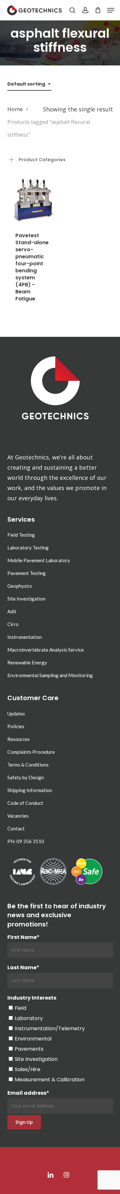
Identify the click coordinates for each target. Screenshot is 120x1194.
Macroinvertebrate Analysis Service (45, 650)
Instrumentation (24, 637)
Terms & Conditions (28, 764)
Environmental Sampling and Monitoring (50, 675)
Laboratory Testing (28, 547)
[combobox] (29, 84)
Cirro (13, 624)
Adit (11, 611)
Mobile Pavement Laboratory (38, 560)
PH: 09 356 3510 (25, 841)
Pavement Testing (26, 573)
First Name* (23, 937)
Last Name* (23, 967)
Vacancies (17, 816)
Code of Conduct (25, 803)
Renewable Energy (27, 662)
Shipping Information (29, 790)
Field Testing (21, 535)
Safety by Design (25, 777)
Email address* (28, 1093)
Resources (18, 739)
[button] (110, 10)
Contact (16, 828)
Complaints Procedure (31, 752)
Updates (16, 713)
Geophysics (19, 586)
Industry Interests (31, 997)
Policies (15, 726)
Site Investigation (26, 598)
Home (15, 109)
